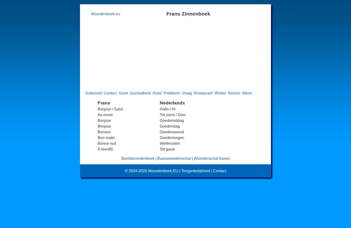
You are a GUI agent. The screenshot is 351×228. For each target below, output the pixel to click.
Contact (110, 93)
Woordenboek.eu (105, 14)
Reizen (234, 93)
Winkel (220, 93)
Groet (123, 93)
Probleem (172, 93)
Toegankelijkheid (195, 171)
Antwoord (93, 93)
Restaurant (203, 93)
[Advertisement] (175, 53)
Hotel (157, 93)
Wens (247, 93)
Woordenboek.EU (163, 171)
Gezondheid (140, 93)
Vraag (187, 93)
